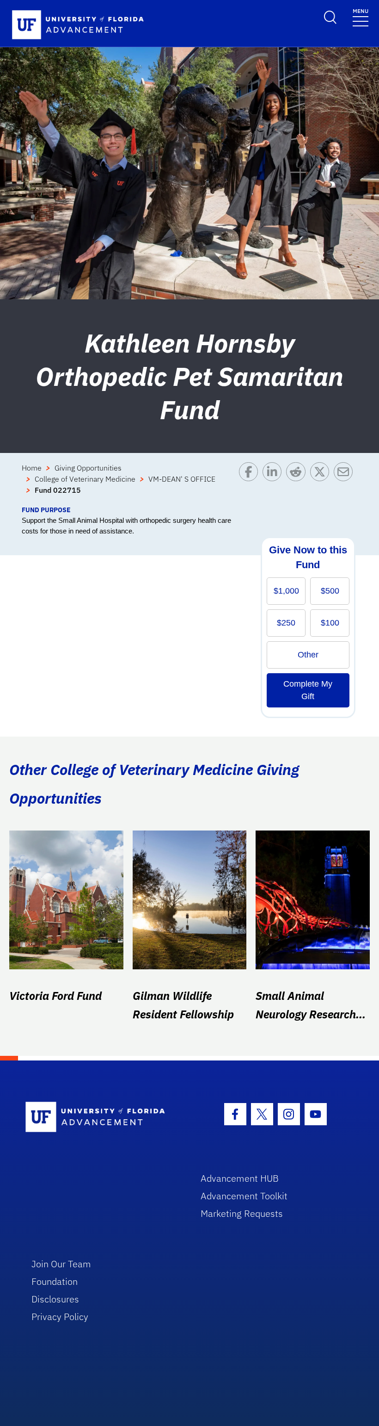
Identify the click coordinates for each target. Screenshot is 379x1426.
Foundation (54, 1281)
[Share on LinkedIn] (274, 483)
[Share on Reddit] (298, 483)
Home (32, 467)
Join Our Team (61, 1264)
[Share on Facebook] (251, 483)
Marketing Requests (242, 1213)
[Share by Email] (345, 483)
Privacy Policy (59, 1316)
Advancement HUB (240, 1178)
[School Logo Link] (102, 1118)
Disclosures (55, 1299)
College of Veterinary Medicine (85, 479)
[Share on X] (322, 483)
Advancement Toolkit (244, 1196)
